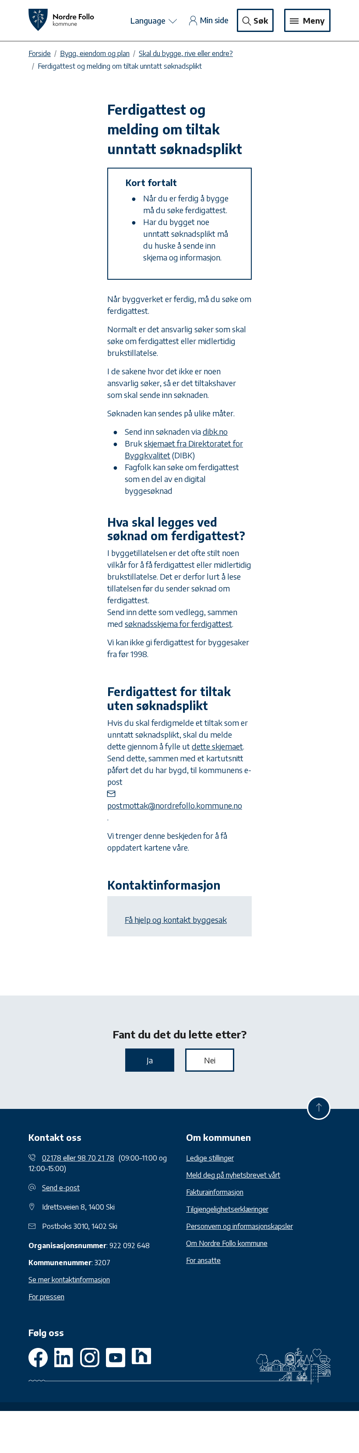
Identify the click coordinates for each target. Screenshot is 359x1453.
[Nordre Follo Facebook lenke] (38, 1357)
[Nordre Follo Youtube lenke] (89, 1357)
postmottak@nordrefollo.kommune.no (174, 805)
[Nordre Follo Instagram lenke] (115, 1357)
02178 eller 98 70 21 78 (78, 1158)
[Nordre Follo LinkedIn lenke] (141, 1357)
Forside (39, 53)
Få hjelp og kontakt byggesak (176, 920)
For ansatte (203, 1260)
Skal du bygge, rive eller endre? (186, 53)
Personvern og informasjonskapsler (239, 1226)
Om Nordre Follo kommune (226, 1243)
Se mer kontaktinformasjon (69, 1279)
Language (148, 20)
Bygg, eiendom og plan (95, 53)
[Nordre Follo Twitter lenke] (64, 1357)
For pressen (46, 1296)
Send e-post (61, 1187)
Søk (260, 20)
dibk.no (215, 431)
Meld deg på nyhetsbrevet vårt (233, 1175)
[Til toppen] (319, 1108)
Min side (214, 20)
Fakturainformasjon (214, 1192)
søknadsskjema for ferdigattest (178, 624)
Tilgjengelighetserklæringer (227, 1209)
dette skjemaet (217, 746)
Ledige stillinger (210, 1158)
